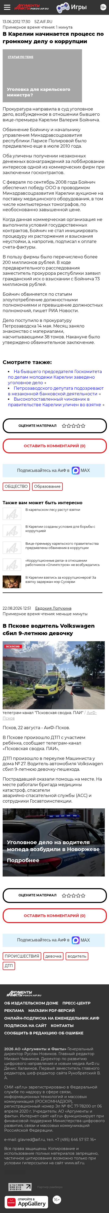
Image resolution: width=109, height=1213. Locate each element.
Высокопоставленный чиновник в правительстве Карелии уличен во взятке (54, 402)
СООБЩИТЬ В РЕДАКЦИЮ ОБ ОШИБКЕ (43, 1033)
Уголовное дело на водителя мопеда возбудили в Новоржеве (53, 845)
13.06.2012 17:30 (16, 21)
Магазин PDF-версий (51, 1010)
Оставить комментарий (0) (54, 446)
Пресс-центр (76, 1003)
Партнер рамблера (49, 1187)
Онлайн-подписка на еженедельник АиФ (51, 1018)
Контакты (62, 1025)
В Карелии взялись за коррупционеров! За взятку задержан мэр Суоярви (60, 579)
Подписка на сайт (25, 1025)
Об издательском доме (31, 1003)
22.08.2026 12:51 (17, 608)
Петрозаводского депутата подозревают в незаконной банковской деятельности (56, 391)
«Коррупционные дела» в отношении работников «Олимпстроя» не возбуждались (62, 563)
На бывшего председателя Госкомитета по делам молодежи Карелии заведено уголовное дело (55, 377)
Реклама (14, 1010)
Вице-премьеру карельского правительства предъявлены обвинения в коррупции (62, 546)
